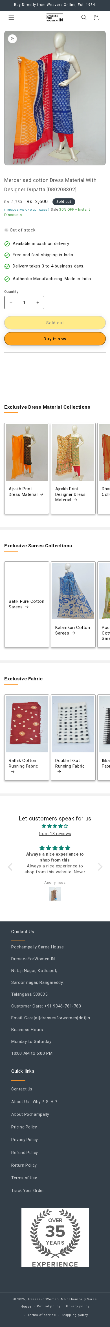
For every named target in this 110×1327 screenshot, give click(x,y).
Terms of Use (24, 1178)
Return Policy (24, 1165)
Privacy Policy (24, 1139)
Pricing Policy (24, 1127)
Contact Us (21, 1089)
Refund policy (48, 1306)
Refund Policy (24, 1152)
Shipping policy (75, 1315)
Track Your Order (27, 1190)
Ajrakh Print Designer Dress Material (70, 495)
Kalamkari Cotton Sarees (72, 630)
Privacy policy (77, 1306)
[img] (55, 826)
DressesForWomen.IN (45, 1299)
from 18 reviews (55, 833)
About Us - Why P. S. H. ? (34, 1101)
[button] (11, 17)
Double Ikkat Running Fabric (70, 763)
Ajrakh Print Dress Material (23, 492)
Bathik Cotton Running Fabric (23, 763)
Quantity (11, 291)
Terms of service (42, 1315)
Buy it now (55, 338)
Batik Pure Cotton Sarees (26, 604)
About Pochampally (30, 1114)
